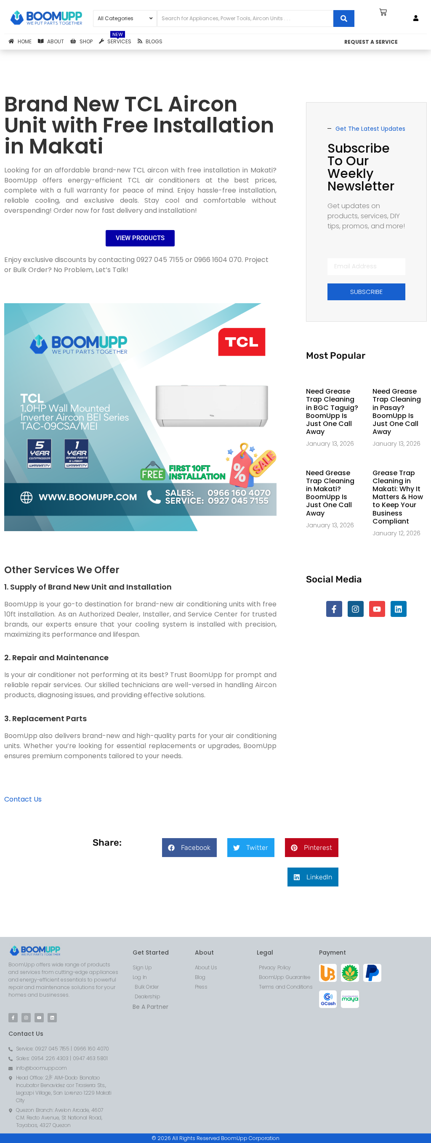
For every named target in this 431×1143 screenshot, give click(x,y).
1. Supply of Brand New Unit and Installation (88, 587)
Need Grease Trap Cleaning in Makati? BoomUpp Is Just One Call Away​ (330, 493)
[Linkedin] (399, 609)
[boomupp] (46, 18)
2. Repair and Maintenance (56, 657)
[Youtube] (377, 609)
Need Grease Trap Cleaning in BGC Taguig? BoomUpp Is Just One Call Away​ (332, 411)
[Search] (343, 18)
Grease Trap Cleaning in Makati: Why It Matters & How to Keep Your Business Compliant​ (397, 497)
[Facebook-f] (334, 609)
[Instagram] (356, 609)
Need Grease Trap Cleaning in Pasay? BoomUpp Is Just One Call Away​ (396, 411)
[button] (189, 847)
